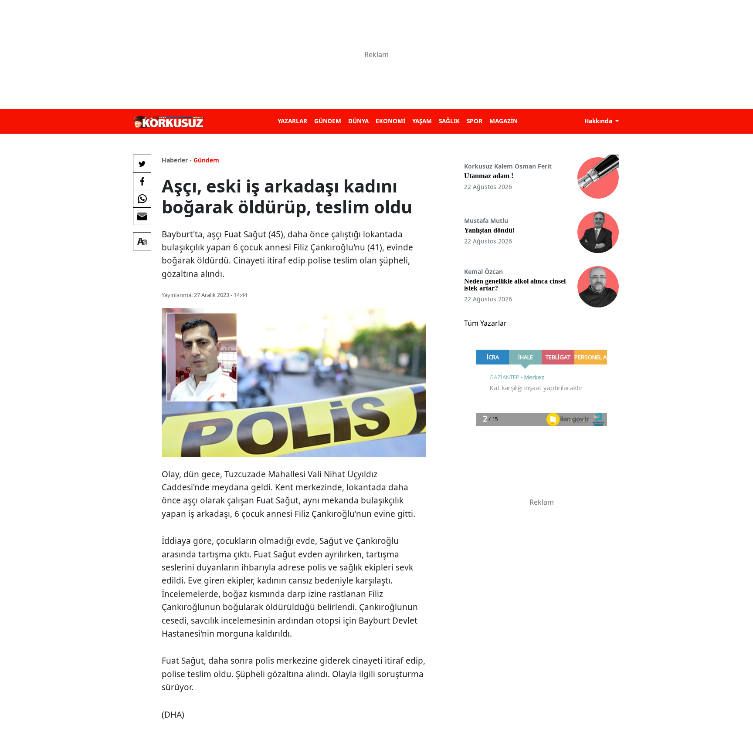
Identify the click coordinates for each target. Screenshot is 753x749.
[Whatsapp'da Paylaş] (142, 198)
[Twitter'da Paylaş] (142, 163)
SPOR (474, 121)
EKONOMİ (390, 121)
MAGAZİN (503, 121)
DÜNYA (358, 121)
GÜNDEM (327, 121)
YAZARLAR (292, 121)
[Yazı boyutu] (142, 241)
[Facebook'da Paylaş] (142, 181)
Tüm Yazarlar (485, 323)
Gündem (206, 160)
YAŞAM (422, 121)
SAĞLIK (449, 121)
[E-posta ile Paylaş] (142, 216)
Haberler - (177, 160)
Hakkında (599, 121)
